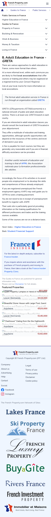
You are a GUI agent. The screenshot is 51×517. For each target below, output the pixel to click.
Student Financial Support (20, 231)
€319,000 (42, 298)
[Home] (2, 10)
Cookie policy (31, 380)
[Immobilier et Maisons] (25, 508)
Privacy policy (32, 373)
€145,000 (42, 315)
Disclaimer (19, 284)
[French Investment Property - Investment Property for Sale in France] (25, 496)
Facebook (9, 389)
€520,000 (42, 308)
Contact (4, 380)
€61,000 (43, 290)
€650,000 (42, 326)
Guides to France (18, 10)
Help (3, 376)
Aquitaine (8, 308)
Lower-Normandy (12, 298)
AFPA (24, 163)
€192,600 (42, 333)
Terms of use (31, 369)
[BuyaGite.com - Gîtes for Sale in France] (25, 468)
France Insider (11, 256)
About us (5, 368)
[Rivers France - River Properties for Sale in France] (25, 483)
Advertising (6, 372)
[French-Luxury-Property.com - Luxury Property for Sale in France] (25, 448)
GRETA (40, 100)
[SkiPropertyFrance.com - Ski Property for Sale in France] (25, 427)
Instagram (9, 394)
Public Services (39, 10)
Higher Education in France (28, 227)
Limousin (8, 290)
